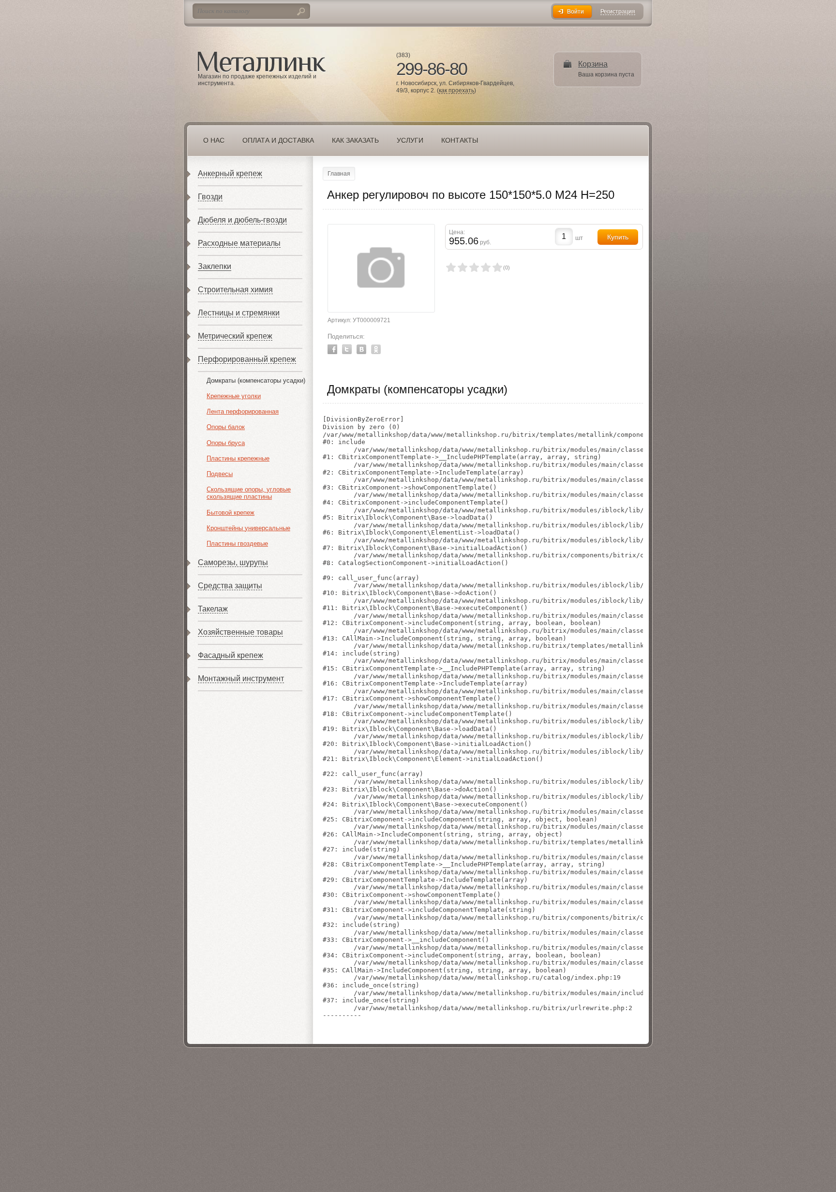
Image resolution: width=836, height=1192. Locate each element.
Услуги (410, 140)
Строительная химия (235, 289)
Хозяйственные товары (240, 632)
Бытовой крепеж (230, 512)
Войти (575, 11)
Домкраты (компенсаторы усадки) (256, 380)
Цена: (457, 232)
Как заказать (355, 140)
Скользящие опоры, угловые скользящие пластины (249, 493)
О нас (213, 140)
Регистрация (617, 12)
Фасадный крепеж (230, 655)
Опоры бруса (226, 443)
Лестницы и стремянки (239, 313)
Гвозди (210, 197)
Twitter (347, 349)
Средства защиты (230, 585)
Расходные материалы (239, 243)
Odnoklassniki (376, 349)
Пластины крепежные (238, 458)
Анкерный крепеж (230, 173)
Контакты (459, 140)
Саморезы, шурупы (233, 562)
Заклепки (214, 266)
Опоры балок (226, 427)
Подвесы (220, 473)
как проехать (456, 91)
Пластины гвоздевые (237, 543)
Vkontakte (361, 349)
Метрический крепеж (235, 336)
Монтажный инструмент (241, 678)
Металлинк (262, 62)
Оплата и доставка (278, 140)
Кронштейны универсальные (248, 528)
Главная (339, 173)
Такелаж (213, 609)
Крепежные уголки (234, 396)
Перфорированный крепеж (247, 359)
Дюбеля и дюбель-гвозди (242, 220)
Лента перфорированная (243, 411)
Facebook (332, 349)
